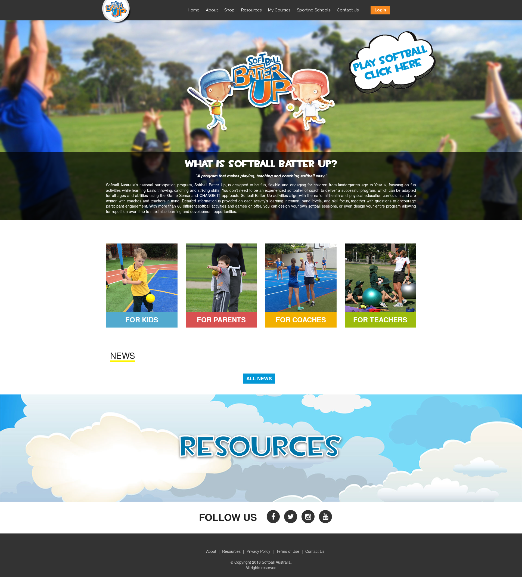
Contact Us (348, 10)
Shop (229, 10)
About (212, 10)
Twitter (290, 516)
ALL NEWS (259, 378)
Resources (251, 10)
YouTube (325, 516)
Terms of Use (287, 551)
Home (193, 10)
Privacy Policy (258, 551)
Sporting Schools (313, 10)
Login (380, 10)
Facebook (273, 516)
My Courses (279, 10)
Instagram (308, 516)
